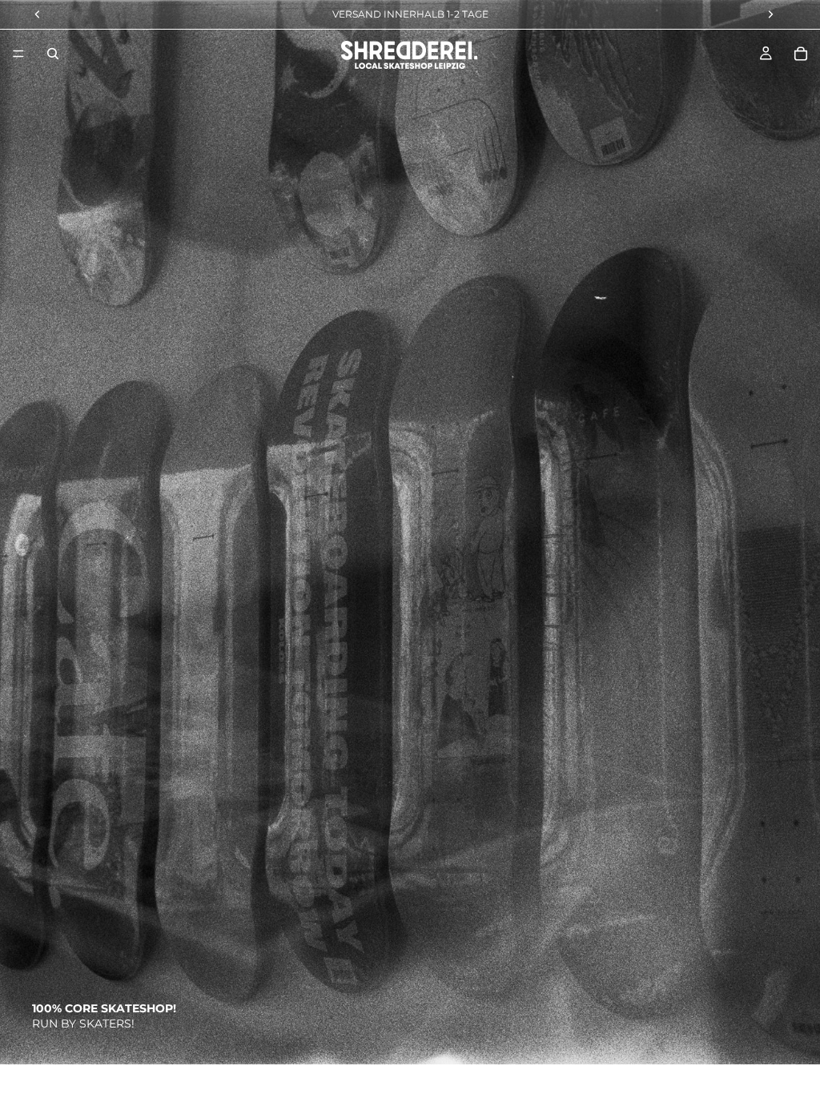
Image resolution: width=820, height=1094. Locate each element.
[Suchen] (52, 53)
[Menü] (18, 53)
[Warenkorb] (800, 53)
